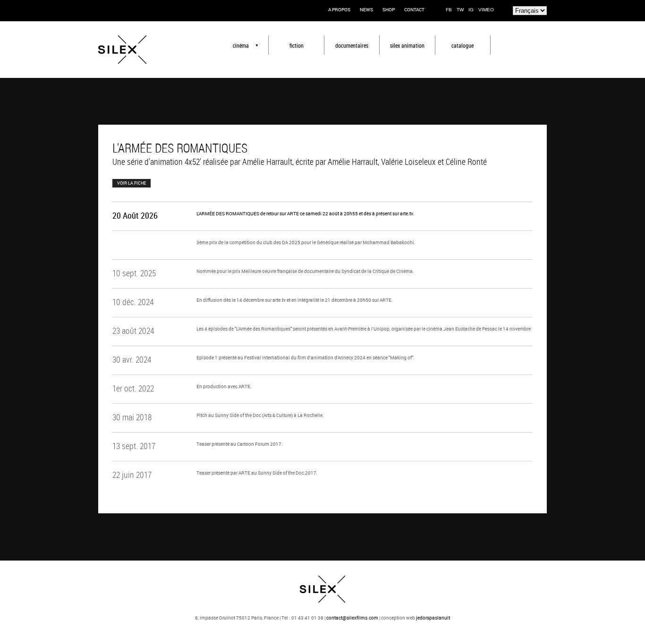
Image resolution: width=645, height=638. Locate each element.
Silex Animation (407, 45)
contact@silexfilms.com (352, 617)
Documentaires (351, 45)
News (366, 9)
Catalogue (462, 45)
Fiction (296, 45)
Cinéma (241, 45)
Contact (414, 9)
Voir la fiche (131, 183)
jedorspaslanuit (433, 617)
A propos (339, 9)
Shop (388, 9)
